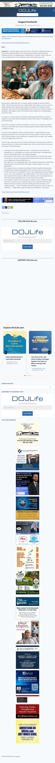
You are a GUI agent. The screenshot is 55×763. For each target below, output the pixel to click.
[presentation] (14, 342)
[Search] (51, 387)
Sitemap (17, 756)
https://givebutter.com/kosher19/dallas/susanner (16, 42)
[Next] (49, 352)
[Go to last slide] (6, 352)
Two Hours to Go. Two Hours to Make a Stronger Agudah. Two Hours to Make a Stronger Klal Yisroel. (40, 361)
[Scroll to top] (1, 721)
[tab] (24, 375)
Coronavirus (5, 213)
